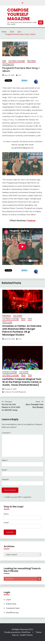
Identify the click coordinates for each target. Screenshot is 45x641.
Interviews (6, 315)
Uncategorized (8, 64)
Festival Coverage (9, 372)
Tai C (20, 75)
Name (5, 460)
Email (4, 470)
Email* (6, 522)
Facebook (31, 220)
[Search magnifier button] (39, 579)
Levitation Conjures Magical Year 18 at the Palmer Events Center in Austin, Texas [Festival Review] (22, 381)
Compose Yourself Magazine (18, 14)
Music (23, 319)
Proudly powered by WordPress (17, 632)
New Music (31, 61)
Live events (17, 315)
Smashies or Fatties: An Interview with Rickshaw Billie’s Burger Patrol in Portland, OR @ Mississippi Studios (21, 330)
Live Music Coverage (16, 61)
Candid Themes (26, 635)
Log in (8, 599)
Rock (30, 319)
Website (5, 479)
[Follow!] (24, 81)
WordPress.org (12, 612)
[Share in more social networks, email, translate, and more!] (36, 83)
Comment (6, 433)
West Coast (7, 322)
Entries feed (11, 604)
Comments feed (12, 608)
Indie (4, 61)
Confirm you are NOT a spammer (17, 497)
